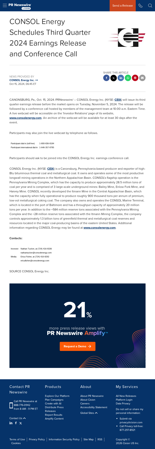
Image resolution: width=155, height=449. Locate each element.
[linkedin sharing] (121, 78)
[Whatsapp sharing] (128, 78)
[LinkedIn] (11, 423)
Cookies (16, 443)
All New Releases (126, 396)
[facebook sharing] (106, 78)
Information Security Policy (64, 439)
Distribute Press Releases (54, 409)
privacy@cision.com (131, 422)
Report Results (53, 415)
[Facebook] (16, 423)
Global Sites (87, 413)
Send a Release (122, 5)
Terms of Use (17, 439)
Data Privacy (123, 404)
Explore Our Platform (57, 396)
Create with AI (53, 404)
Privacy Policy (37, 439)
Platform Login (124, 400)
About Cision (87, 400)
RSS (100, 439)
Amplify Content (54, 419)
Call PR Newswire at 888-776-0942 (25, 403)
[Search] (150, 5)
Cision (126, 443)
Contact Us (16, 418)
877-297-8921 (127, 430)
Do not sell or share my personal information (129, 411)
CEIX (118, 100)
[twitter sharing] (113, 78)
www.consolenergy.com (25, 118)
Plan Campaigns (54, 400)
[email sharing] (142, 78)
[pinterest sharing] (135, 78)
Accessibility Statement (93, 407)
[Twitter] (20, 423)
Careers (85, 404)
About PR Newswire (92, 396)
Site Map (89, 439)
